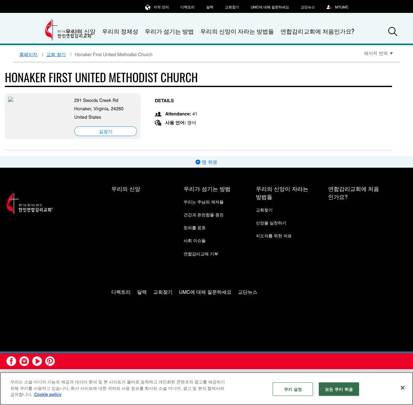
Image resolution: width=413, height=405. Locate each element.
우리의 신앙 (125, 188)
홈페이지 (28, 54)
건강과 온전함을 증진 (204, 215)
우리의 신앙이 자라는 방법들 (237, 31)
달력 (209, 7)
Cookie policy (48, 394)
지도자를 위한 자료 (274, 235)
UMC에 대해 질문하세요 (270, 7)
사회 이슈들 (195, 240)
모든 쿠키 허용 (339, 389)
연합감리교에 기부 (201, 254)
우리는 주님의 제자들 (204, 202)
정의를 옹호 (195, 227)
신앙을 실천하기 (271, 223)
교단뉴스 (308, 7)
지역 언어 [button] (161, 7)
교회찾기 (232, 7)
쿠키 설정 (293, 389)
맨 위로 (208, 162)
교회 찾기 (56, 54)
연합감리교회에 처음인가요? (317, 31)
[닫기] (403, 388)
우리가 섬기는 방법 (169, 31)
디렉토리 (187, 7)
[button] (392, 31)
